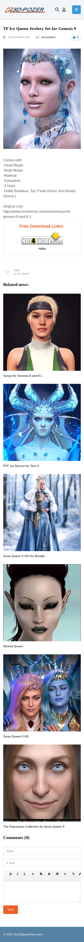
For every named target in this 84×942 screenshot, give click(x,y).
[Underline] (25, 874)
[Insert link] (73, 874)
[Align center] (49, 874)
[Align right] (57, 874)
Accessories (48, 37)
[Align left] (41, 874)
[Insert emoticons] (65, 874)
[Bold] (10, 874)
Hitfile (42, 248)
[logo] (26, 9)
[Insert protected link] (80, 874)
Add (21, 271)
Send (11, 909)
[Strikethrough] (33, 874)
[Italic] (17, 874)
